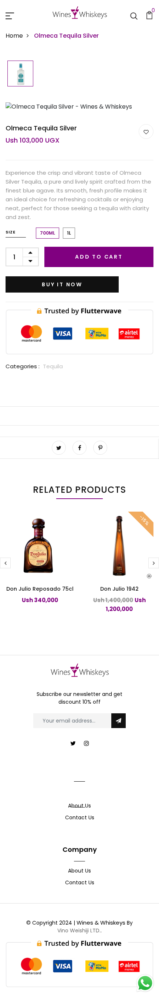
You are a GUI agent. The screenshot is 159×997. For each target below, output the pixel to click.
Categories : (23, 366)
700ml (47, 233)
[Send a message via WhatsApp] (145, 983)
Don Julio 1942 (119, 589)
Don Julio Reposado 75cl (40, 589)
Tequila (53, 366)
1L (69, 233)
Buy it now (62, 284)
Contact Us (79, 817)
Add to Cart (99, 256)
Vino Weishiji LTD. (79, 930)
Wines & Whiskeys (101, 922)
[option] (20, 74)
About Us (79, 805)
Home (14, 35)
